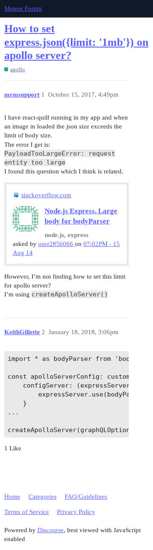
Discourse (50, 530)
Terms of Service (26, 511)
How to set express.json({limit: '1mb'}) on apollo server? (76, 41)
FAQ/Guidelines (86, 496)
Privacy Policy (76, 511)
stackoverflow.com (46, 195)
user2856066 (56, 243)
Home (12, 496)
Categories (42, 496)
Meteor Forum (23, 8)
